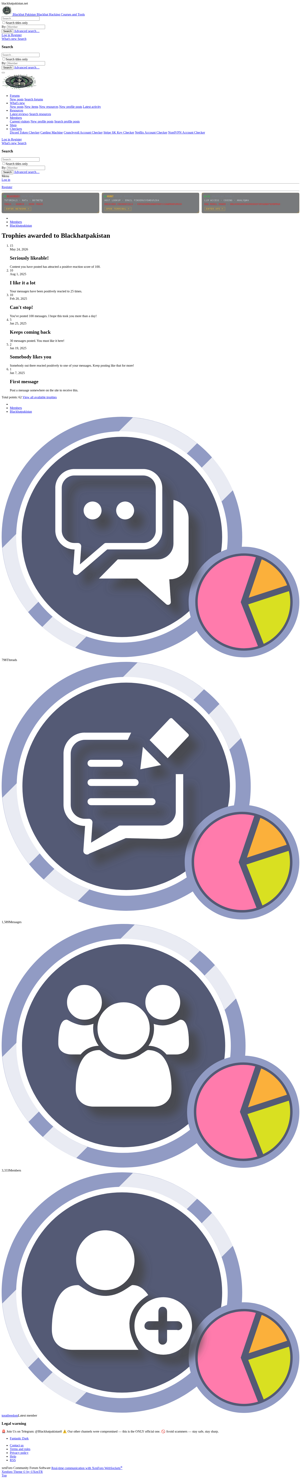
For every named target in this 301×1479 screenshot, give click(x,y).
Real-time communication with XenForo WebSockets (86, 1468)
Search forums (33, 99)
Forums (15, 95)
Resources (16, 110)
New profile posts (70, 106)
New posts (17, 99)
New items (31, 106)
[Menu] (3, 72)
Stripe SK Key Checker (118, 132)
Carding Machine (51, 132)
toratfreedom (10, 1415)
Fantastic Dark (19, 1438)
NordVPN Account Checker (186, 132)
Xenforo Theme (22, 1471)
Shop (13, 125)
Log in (6, 179)
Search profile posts (67, 121)
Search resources (40, 114)
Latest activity (92, 106)
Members (16, 117)
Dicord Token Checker (25, 132)
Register (7, 187)
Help (13, 1456)
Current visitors (20, 121)
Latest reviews (19, 114)
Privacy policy (19, 1452)
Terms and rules (20, 1449)
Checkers (16, 129)
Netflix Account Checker (151, 132)
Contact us (17, 1445)
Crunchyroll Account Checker (83, 132)
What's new (17, 103)
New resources (48, 106)
